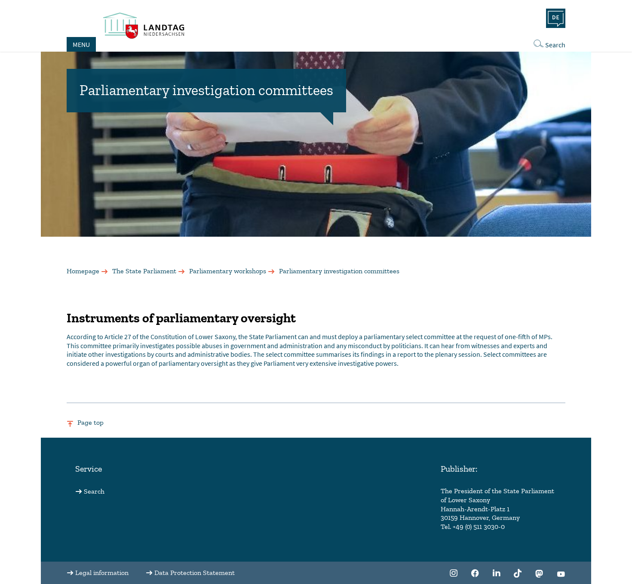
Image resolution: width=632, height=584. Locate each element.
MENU (81, 44)
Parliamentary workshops (227, 271)
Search (555, 44)
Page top (90, 422)
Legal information (102, 573)
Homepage (83, 271)
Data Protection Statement (194, 573)
